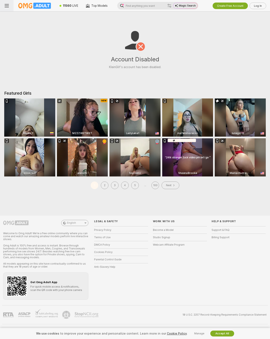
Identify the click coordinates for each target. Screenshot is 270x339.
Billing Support (221, 237)
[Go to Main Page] (35, 5)
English (71, 222)
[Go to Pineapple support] (66, 315)
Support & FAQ (221, 230)
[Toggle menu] (7, 5)
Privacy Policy (102, 230)
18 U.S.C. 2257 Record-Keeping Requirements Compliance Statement (224, 314)
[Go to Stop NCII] (86, 314)
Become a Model (163, 230)
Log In (258, 5)
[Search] (169, 6)
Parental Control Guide (108, 259)
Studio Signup (161, 237)
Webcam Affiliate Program (169, 244)
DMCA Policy (102, 244)
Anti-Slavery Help (104, 266)
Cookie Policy (177, 333)
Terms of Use (102, 237)
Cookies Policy (103, 252)
